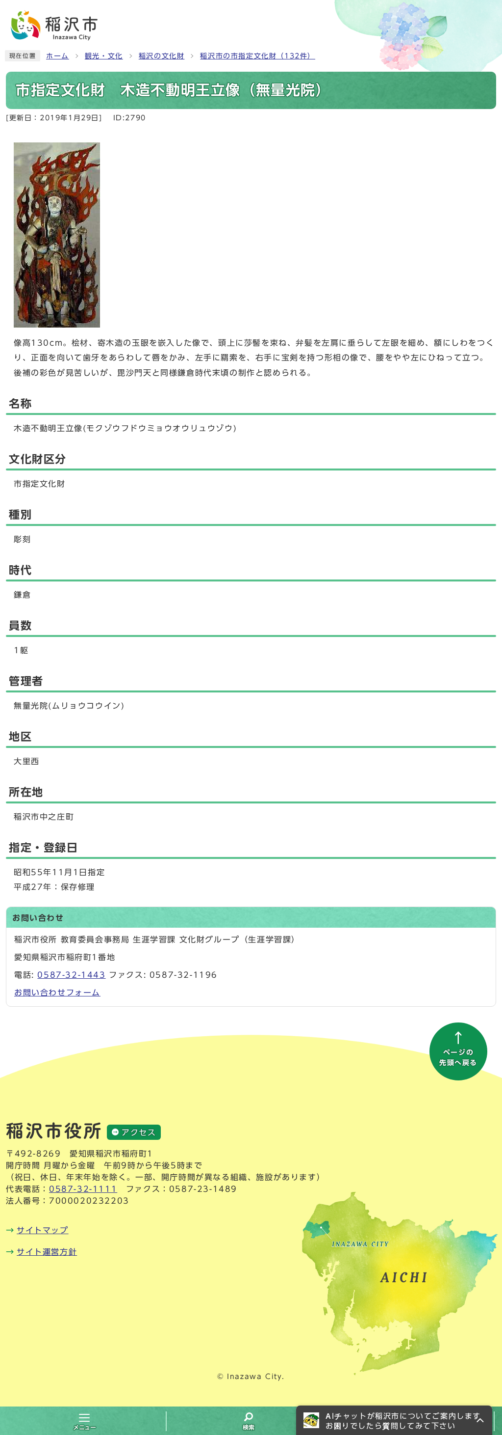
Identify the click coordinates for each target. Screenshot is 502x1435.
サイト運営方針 (47, 1252)
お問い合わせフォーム (57, 992)
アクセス (139, 1132)
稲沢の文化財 (162, 56)
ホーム (57, 56)
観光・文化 (104, 56)
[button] (394, 1420)
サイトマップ (43, 1230)
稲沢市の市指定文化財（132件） (257, 56)
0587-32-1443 (71, 975)
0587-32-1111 (83, 1189)
